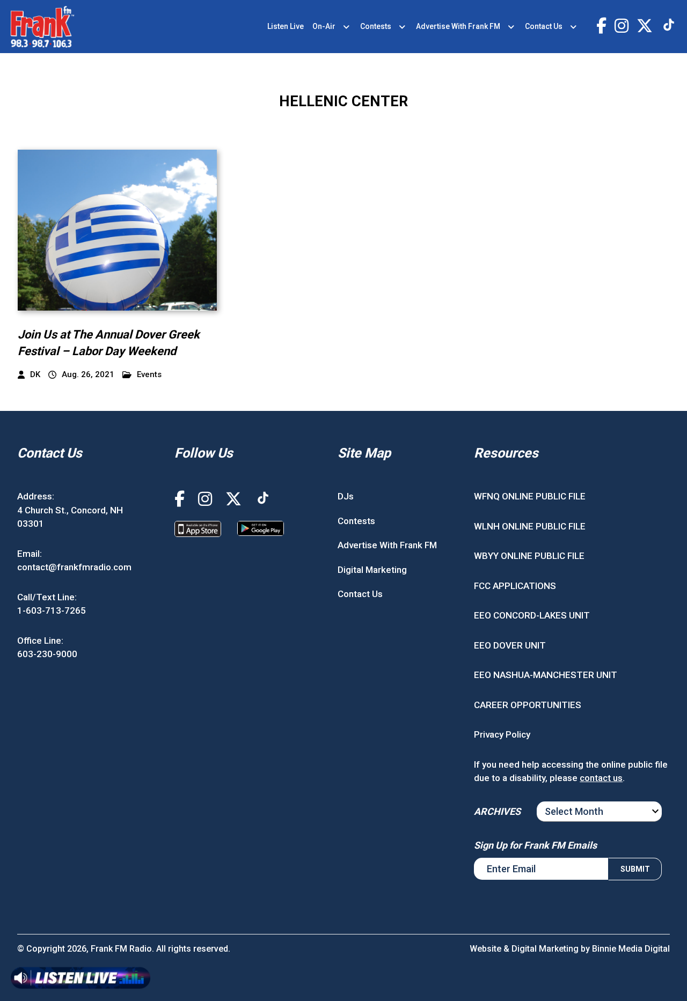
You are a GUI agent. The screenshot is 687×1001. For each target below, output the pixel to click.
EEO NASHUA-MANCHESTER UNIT (545, 674)
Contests (375, 26)
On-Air (323, 26)
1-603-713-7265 (51, 610)
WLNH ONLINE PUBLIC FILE (530, 526)
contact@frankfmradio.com (74, 567)
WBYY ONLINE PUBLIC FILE (529, 555)
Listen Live (285, 26)
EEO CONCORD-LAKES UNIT (532, 615)
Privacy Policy (502, 734)
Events (149, 375)
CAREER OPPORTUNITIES (527, 705)
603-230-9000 (47, 654)
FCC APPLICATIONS (515, 585)
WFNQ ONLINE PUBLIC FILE (530, 496)
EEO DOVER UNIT (510, 645)
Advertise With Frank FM (458, 26)
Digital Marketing (372, 569)
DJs (346, 496)
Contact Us (543, 26)
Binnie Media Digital (631, 949)
